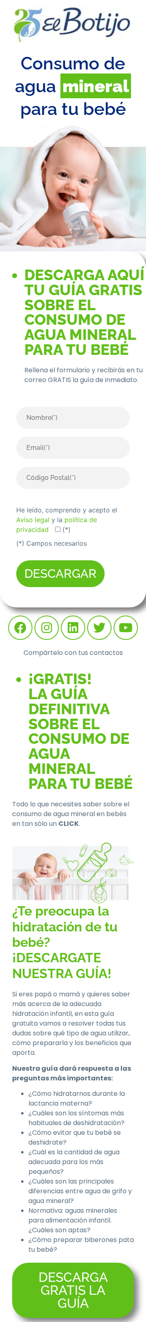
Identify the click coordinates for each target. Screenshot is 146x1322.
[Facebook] (20, 628)
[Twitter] (99, 628)
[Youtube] (126, 628)
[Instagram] (46, 628)
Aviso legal (32, 520)
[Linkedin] (73, 628)
